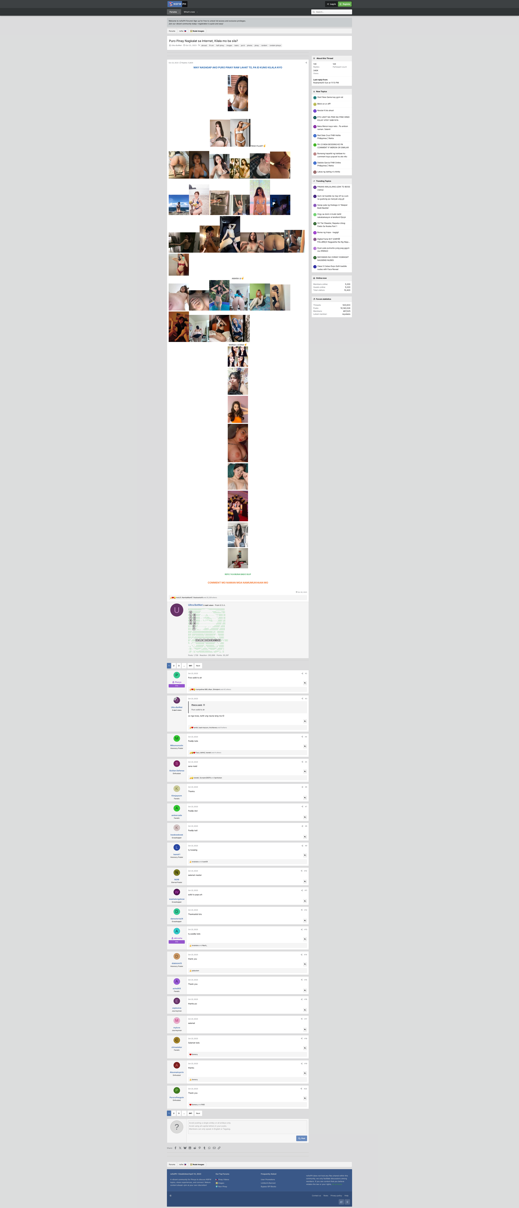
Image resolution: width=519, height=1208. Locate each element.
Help (346, 1195)
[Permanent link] (170, 72)
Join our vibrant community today (183, 24)
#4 (306, 737)
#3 (306, 699)
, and (208, 778)
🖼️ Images (220, 1183)
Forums (173, 12)
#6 (306, 787)
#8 (306, 826)
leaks (236, 45)
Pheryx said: (197, 705)
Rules (326, 1195)
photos (249, 45)
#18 (305, 1038)
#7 (306, 807)
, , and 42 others (213, 689)
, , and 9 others (210, 728)
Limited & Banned (268, 1183)
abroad (204, 45)
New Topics (321, 91)
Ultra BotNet (176, 45)
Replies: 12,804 (187, 63)
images (229, 45)
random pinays (275, 45)
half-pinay (220, 45)
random (264, 45)
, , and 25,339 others (196, 597)
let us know (337, 1184)
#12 (305, 910)
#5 (306, 762)
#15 (305, 980)
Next (198, 666)
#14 (305, 955)
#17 (305, 1019)
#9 (306, 846)
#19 (305, 1064)
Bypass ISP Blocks (268, 1186)
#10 (305, 871)
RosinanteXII (318, 82)
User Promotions (268, 1179)
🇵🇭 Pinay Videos (222, 1179)
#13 (305, 929)
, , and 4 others (208, 753)
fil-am (211, 45)
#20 (305, 1089)
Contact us (316, 1195)
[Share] (306, 62)
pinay (257, 45)
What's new (189, 12)
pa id (243, 45)
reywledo (346, 314)
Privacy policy (336, 1195)
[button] (179, 12)
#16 (305, 999)
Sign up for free (200, 21)
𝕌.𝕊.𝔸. (222, 605)
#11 (306, 890)
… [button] (184, 666)
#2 (306, 673)
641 (190, 666)
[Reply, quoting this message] (305, 683)
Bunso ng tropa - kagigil (328, 232)
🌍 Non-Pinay (221, 1186)
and (200, 862)
